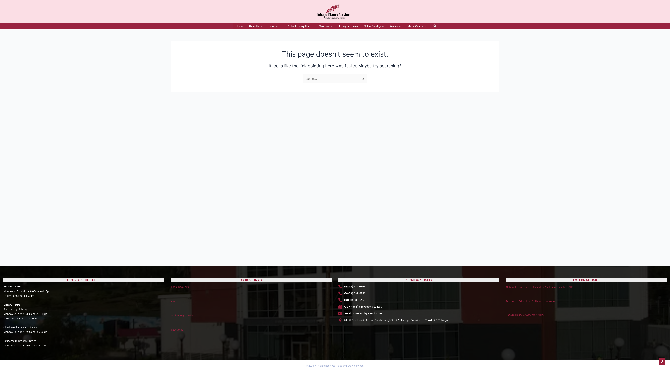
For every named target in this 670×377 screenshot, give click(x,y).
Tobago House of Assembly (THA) (525, 314)
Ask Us (175, 301)
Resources (395, 26)
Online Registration (182, 315)
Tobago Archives (348, 26)
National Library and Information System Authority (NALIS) (540, 287)
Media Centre (415, 26)
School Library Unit (299, 26)
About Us (254, 26)
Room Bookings (180, 287)
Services (324, 26)
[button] (435, 26)
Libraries (273, 26)
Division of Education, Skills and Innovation (531, 301)
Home (239, 26)
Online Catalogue (374, 26)
